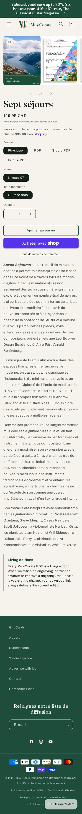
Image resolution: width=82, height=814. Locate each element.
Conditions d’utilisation (62, 790)
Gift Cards (17, 627)
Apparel (15, 637)
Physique (15, 150)
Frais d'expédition (13, 121)
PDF (37, 150)
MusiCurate (23, 778)
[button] (9, 24)
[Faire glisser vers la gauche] (31, 94)
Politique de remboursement (48, 783)
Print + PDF (17, 160)
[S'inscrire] (68, 725)
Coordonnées (58, 797)
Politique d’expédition (33, 797)
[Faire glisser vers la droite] (51, 94)
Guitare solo (18, 195)
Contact (15, 678)
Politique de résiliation (43, 804)
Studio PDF (61, 150)
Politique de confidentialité (27, 790)
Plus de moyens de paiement (41, 254)
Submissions (19, 648)
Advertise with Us (22, 668)
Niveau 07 (16, 177)
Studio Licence (20, 658)
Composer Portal (22, 689)
